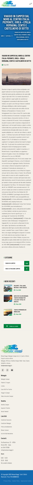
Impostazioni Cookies (25, 481)
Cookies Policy (15, 481)
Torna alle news (13, 326)
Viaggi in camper (16, 263)
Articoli (8, 36)
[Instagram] (7, 370)
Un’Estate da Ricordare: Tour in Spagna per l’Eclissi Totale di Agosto (21, 298)
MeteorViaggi (15, 474)
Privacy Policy (6, 481)
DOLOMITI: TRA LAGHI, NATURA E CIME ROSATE (20, 286)
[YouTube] (12, 370)
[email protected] (6, 199)
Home (2, 36)
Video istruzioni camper (16, 269)
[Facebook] (2, 370)
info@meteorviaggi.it (6, 365)
